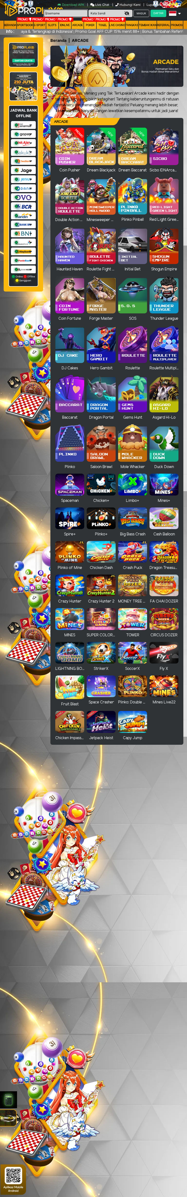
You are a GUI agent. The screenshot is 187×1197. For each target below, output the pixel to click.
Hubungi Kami (130, 5)
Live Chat (101, 5)
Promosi (177, 25)
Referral (163, 25)
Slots (52, 25)
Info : (10, 31)
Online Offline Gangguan (25, 278)
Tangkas (132, 25)
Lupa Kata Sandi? (160, 5)
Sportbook (25, 25)
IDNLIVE (65, 25)
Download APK (73, 5)
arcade (77, 25)
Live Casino (117, 25)
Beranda (10, 25)
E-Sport (40, 25)
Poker (90, 25)
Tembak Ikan (148, 25)
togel (102, 25)
